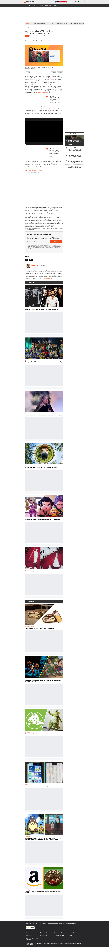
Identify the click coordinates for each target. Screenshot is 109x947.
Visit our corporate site (71, 923)
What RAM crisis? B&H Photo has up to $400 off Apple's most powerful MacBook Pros (75, 161)
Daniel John (33, 35)
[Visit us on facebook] (56, 2)
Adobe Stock (30, 112)
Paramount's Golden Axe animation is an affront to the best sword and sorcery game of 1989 (75, 149)
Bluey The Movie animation (39, 23)
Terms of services (43, 245)
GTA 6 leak (51, 23)
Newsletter (61, 72)
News (27, 35)
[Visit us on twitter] (58, 2)
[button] (82, 2)
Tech (41, 5)
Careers (70, 935)
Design (33, 5)
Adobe (47, 79)
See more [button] (43, 106)
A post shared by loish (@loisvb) (35, 170)
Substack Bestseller (48, 278)
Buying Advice (48, 5)
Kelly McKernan (51, 109)
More (54, 5)
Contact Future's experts (45, 932)
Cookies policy (29, 935)
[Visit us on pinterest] (64, 2)
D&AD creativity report (62, 23)
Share (29, 72)
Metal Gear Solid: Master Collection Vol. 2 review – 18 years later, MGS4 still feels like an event (75, 142)
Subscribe (69, 1)
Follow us (54, 72)
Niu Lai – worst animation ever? (77, 23)
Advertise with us (43, 935)
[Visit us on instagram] (60, 2)
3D (37, 5)
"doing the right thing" (41, 92)
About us (28, 932)
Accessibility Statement (59, 935)
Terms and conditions (59, 932)
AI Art (29, 27)
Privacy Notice (32, 246)
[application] (44, 131)
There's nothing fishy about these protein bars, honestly (74, 156)
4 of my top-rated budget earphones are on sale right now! (74, 167)
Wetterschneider (47, 112)
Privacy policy (72, 932)
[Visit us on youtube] (62, 2)
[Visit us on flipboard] (66, 2)
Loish (49, 115)
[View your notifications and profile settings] (78, 2)
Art (29, 5)
